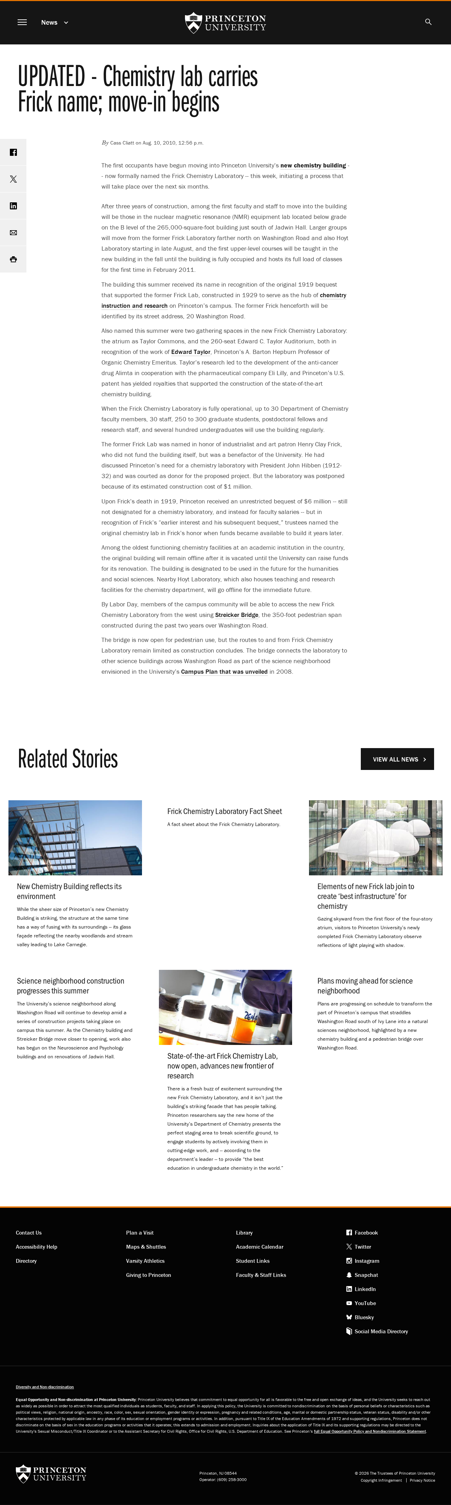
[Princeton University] (51, 1476)
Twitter (363, 1246)
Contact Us (29, 1232)
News (49, 22)
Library (244, 1232)
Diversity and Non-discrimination (45, 1386)
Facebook (366, 1232)
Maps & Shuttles (146, 1246)
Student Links (253, 1260)
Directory (26, 1260)
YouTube (365, 1303)
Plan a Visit (140, 1232)
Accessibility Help (36, 1246)
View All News (395, 759)
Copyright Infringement (381, 1480)
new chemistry (313, 165)
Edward (190, 352)
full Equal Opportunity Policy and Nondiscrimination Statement (370, 1431)
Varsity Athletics (145, 1260)
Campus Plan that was (224, 671)
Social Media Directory (381, 1331)
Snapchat (366, 1274)
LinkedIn (365, 1288)
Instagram (367, 1260)
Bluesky (364, 1317)
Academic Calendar (259, 1246)
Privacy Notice (422, 1480)
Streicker (236, 615)
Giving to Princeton (148, 1274)
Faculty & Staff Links (261, 1274)
